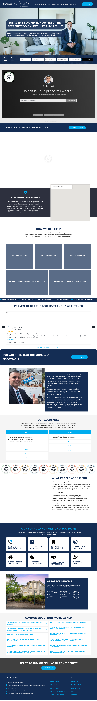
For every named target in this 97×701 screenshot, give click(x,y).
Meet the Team (75, 681)
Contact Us (73, 4)
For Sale (53, 4)
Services (59, 4)
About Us (37, 4)
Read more (10, 339)
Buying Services (54, 681)
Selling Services (54, 685)
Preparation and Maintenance (58, 691)
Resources (74, 694)
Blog (72, 691)
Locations (66, 4)
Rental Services (54, 688)
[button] (48, 159)
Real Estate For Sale (77, 685)
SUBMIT (87, 59)
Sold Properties (45, 4)
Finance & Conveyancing (57, 694)
